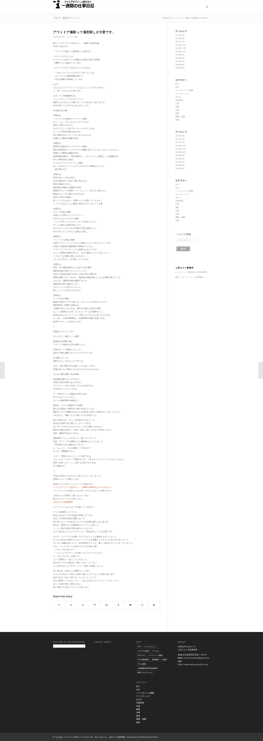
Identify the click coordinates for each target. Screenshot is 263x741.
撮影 (76, 37)
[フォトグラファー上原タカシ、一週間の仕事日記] (76, 7)
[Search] (207, 7)
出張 (177, 103)
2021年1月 (180, 41)
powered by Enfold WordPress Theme (142, 737)
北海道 (164, 659)
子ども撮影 (142, 664)
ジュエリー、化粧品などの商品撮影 (191, 272)
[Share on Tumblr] (118, 605)
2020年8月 (180, 58)
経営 (177, 113)
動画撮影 (155, 659)
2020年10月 (180, 51)
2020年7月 (180, 61)
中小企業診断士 (143, 659)
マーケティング (182, 93)
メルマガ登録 (183, 234)
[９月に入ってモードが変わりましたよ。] (2, 370)
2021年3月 (180, 35)
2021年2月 (180, 38)
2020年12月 (180, 45)
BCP (177, 83)
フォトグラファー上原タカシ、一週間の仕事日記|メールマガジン (82, 487)
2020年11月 (180, 48)
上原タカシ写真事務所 (63, 502)
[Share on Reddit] (142, 605)
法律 (177, 110)
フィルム (155, 651)
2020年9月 (180, 54)
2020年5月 (180, 67)
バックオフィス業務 (184, 90)
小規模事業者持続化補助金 (148, 668)
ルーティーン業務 (155, 655)
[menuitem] (207, 7)
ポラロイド (142, 655)
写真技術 (179, 100)
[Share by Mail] (154, 605)
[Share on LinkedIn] (106, 605)
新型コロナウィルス (145, 672)
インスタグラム (149, 646)
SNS (177, 87)
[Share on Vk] (130, 605)
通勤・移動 (180, 116)
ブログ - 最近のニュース (66, 17)
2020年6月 (180, 64)
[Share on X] (71, 605)
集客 (177, 119)
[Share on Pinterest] (95, 605)
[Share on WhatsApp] (83, 605)
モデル (178, 96)
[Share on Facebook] (59, 605)
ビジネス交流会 (143, 651)
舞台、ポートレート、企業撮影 (189, 277)
